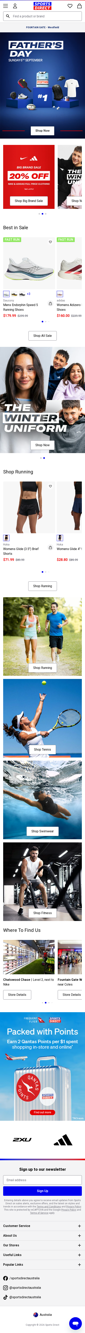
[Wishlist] (67, 6)
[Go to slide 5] (50, 975)
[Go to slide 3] (44, 207)
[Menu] (5, 6)
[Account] (15, 6)
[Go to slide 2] (41, 207)
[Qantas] (41, 1037)
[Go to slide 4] (47, 975)
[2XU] (21, 1109)
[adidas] (61, 1109)
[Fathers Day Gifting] (41, 83)
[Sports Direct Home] (41, 6)
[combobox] (41, 16)
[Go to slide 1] (38, 207)
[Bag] (76, 6)
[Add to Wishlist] (48, 236)
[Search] (8, 16)
